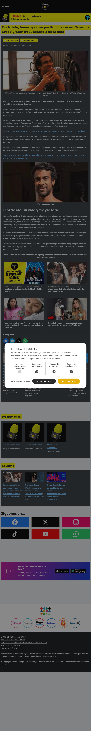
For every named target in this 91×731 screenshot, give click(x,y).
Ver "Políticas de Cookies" (50, 358)
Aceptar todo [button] (68, 381)
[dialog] (45, 365)
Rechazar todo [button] (44, 381)
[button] (21, 381)
